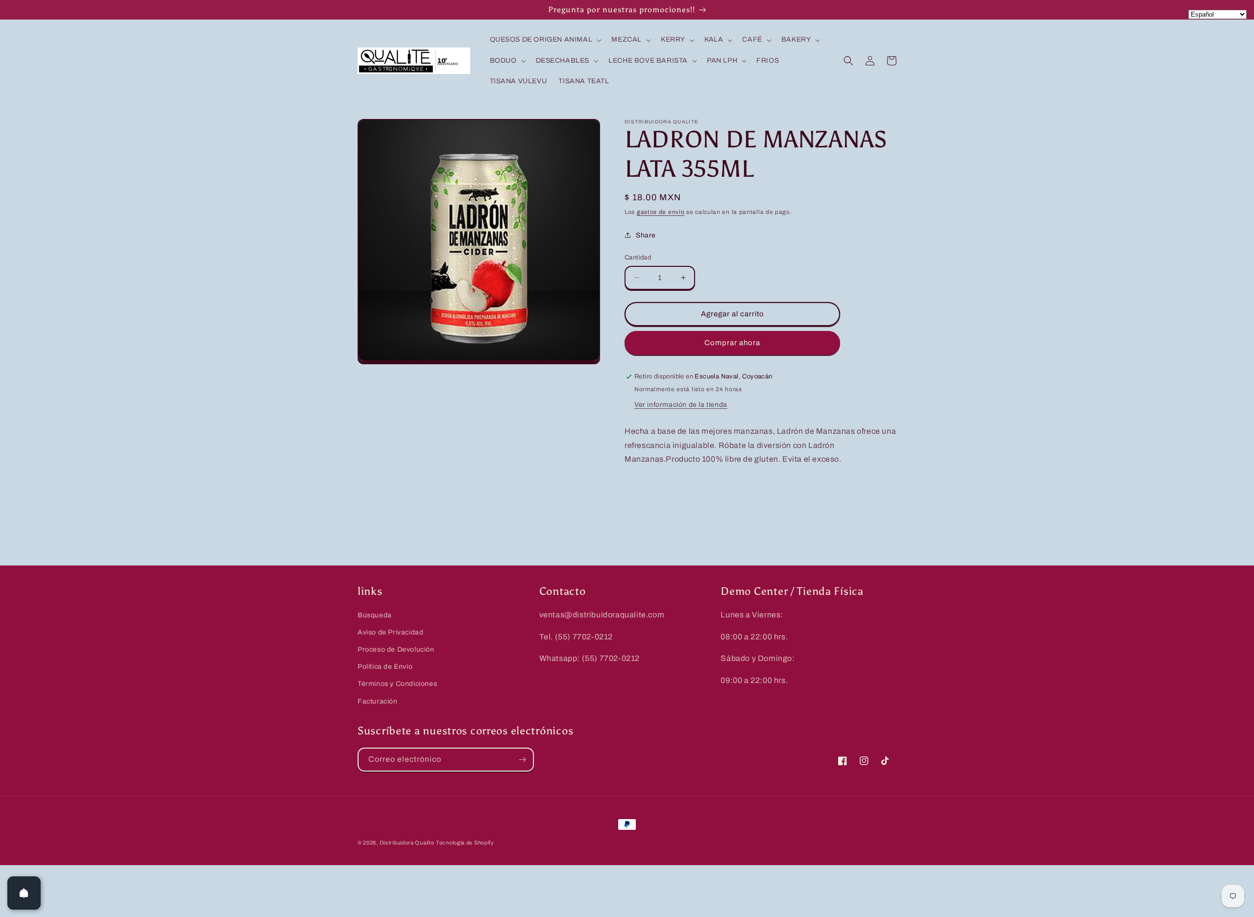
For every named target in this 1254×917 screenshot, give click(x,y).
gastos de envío (661, 212)
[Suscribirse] (522, 760)
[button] (545, 39)
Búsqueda (375, 615)
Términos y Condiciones (397, 683)
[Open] (24, 893)
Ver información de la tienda (680, 404)
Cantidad (638, 257)
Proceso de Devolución (396, 649)
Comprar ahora (732, 343)
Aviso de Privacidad (390, 632)
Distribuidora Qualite (407, 843)
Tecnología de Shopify (465, 843)
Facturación (378, 701)
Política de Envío (385, 666)
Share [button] (646, 235)
